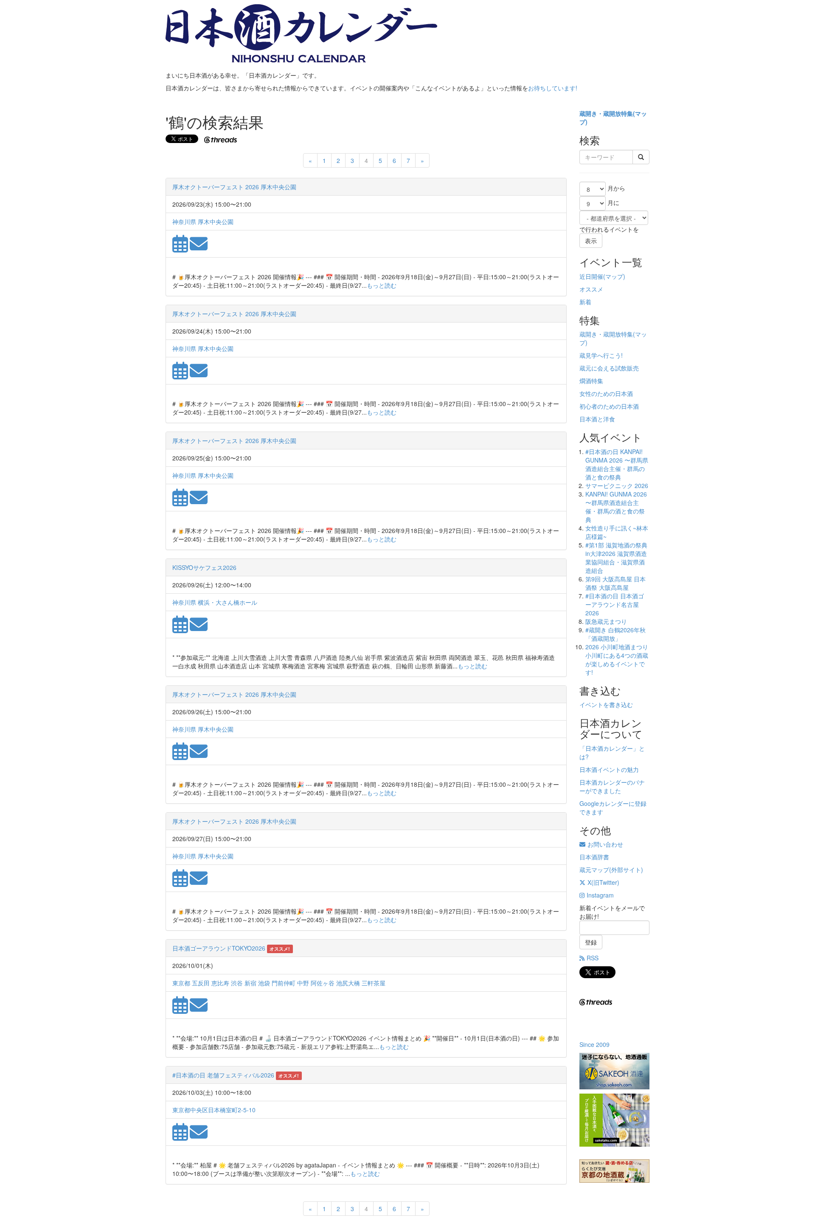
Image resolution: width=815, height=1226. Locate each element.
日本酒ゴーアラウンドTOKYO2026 (218, 948)
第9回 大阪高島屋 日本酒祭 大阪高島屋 (615, 583)
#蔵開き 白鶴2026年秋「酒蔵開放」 (615, 634)
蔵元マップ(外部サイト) (611, 869)
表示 (591, 240)
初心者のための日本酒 (609, 406)
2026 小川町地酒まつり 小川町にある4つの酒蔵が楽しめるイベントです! (616, 659)
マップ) (615, 276)
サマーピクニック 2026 (616, 485)
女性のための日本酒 (606, 393)
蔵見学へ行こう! (601, 355)
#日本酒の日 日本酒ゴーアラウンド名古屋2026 (614, 604)
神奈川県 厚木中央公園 (202, 221)
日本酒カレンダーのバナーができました (612, 786)
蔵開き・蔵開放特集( (607, 113)
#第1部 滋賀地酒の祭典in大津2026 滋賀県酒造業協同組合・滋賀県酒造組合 (616, 558)
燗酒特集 (591, 380)
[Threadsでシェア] (221, 139)
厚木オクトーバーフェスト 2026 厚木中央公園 (234, 186)
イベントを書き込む (606, 704)
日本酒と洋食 (597, 419)
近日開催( (592, 276)
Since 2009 (594, 1044)
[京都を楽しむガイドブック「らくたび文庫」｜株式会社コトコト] (614, 1171)
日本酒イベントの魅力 (609, 769)
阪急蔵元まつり (606, 621)
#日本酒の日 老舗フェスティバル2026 (223, 1075)
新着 (585, 301)
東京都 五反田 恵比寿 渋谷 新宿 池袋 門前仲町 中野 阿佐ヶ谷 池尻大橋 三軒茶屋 (278, 983)
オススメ (591, 289)
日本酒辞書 (594, 857)
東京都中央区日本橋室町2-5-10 (214, 1109)
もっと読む (381, 285)
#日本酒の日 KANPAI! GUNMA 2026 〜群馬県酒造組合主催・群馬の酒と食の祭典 (616, 464)
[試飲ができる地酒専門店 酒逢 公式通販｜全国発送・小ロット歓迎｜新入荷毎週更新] (614, 1071)
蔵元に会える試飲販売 (609, 368)
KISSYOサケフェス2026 (204, 567)
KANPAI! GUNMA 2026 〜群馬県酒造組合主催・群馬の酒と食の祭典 (616, 507)
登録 (591, 942)
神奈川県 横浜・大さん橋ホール (214, 602)
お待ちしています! (552, 88)
